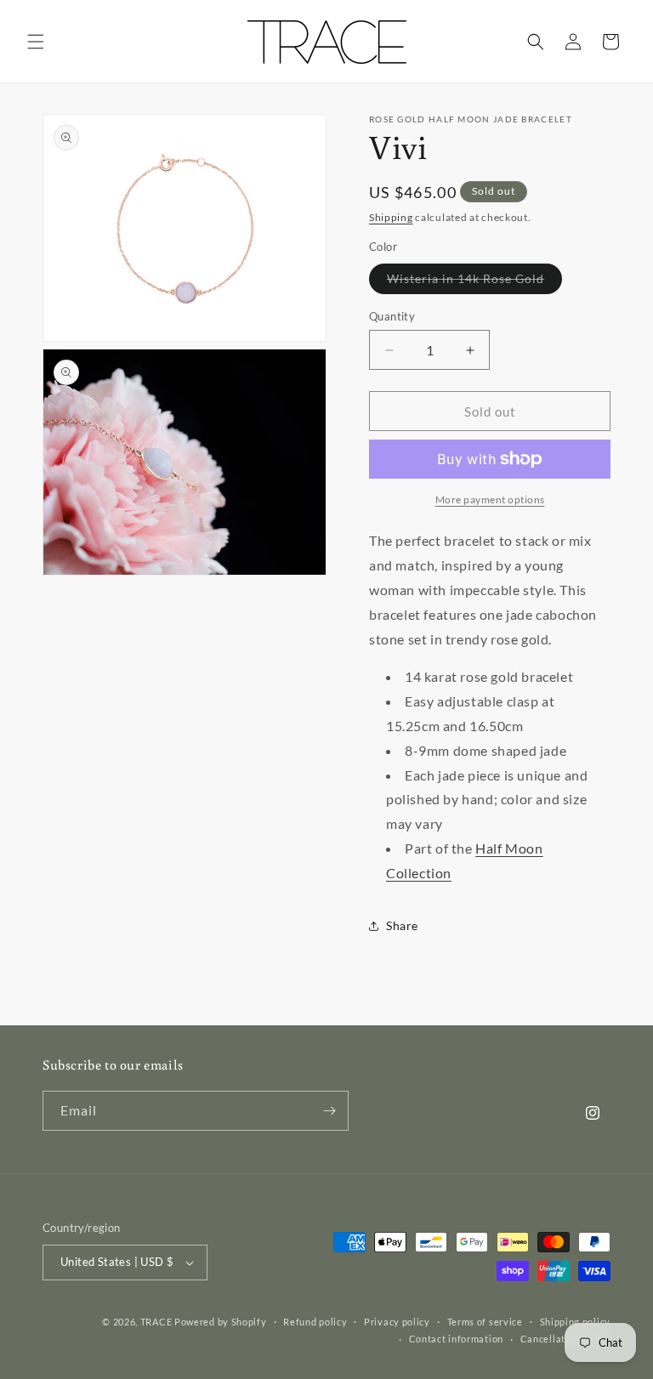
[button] (35, 41)
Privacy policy (397, 1321)
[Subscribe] (329, 1111)
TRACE (156, 1321)
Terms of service (485, 1321)
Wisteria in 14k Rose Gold (474, 282)
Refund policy (315, 1321)
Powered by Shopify (220, 1321)
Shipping (391, 217)
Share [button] (402, 925)
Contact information (456, 1338)
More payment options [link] (490, 499)
